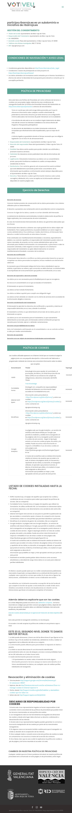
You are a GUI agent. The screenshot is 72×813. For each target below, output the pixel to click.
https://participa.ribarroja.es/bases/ (21, 73)
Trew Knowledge (31, 384)
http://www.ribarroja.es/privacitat (20, 107)
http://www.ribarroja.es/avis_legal (47, 68)
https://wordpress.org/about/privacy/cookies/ (43, 402)
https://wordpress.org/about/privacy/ (39, 397)
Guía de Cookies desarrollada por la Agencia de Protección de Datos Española (34, 613)
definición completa (45, 603)
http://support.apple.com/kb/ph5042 (32, 695)
